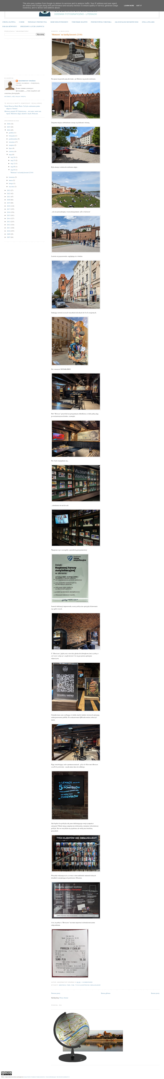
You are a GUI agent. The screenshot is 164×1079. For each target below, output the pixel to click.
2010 (9, 231)
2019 (9, 203)
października (13, 139)
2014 (9, 218)
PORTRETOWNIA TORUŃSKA (101, 22)
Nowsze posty (55, 993)
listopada (12, 136)
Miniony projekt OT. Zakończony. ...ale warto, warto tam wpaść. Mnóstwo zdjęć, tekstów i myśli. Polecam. (22, 112)
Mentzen (62, 985)
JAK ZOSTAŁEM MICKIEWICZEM (126, 22)
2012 (9, 225)
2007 (9, 237)
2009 (9, 234)
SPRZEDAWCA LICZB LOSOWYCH (32, 26)
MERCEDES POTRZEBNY (59, 22)
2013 (9, 221)
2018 (9, 206)
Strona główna (105, 993)
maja (10, 154)
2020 (9, 200)
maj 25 (13, 160)
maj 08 (13, 166)
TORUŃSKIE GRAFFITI (79, 22)
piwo (68, 985)
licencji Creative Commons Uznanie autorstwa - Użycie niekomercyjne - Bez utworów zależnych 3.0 (46, 1077)
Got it (139, 5)
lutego (11, 183)
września (12, 142)
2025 (9, 127)
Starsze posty (155, 993)
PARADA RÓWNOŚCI (9, 26)
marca (11, 180)
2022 (9, 193)
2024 (9, 130)
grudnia (11, 133)
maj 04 (13, 170)
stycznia (12, 186)
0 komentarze (87, 982)
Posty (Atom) (64, 998)
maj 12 (13, 163)
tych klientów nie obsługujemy (88, 985)
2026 (9, 124)
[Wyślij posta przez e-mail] (93, 982)
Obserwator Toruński (27, 80)
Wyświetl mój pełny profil (15, 96)
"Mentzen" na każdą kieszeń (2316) (66, 34)
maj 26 (13, 157)
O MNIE (21, 22)
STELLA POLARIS (148, 22)
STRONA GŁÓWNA (8, 22)
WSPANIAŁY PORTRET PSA (37, 22)
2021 (9, 196)
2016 (9, 212)
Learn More (129, 5)
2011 (9, 228)
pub (72, 985)
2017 (9, 209)
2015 (9, 215)
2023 (9, 190)
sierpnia (11, 145)
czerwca (11, 151)
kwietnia (12, 177)
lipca (10, 148)
